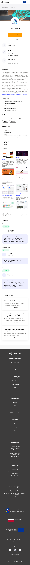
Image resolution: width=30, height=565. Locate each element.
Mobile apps (13, 105)
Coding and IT (7, 103)
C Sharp (20, 118)
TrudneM (18, 211)
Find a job (15, 369)
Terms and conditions (15, 412)
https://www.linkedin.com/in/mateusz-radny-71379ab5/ (14, 94)
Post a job (15, 387)
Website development (17, 101)
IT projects (13, 110)
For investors (15, 427)
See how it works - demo (15, 366)
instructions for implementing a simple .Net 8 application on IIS (14, 330)
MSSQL (5, 121)
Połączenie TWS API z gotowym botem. (14, 301)
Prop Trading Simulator (7, 195)
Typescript (13, 121)
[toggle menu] (27, 2)
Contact (15, 430)
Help (15, 405)
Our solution (15, 380)
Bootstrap (13, 118)
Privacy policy (15, 409)
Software (13, 103)
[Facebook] (10, 550)
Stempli (3, 159)
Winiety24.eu (5, 177)
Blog (15, 423)
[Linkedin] (15, 550)
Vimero (17, 157)
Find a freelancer (4, 7)
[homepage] (4, 2)
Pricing (15, 402)
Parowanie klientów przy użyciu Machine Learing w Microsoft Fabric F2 (15, 315)
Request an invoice (15, 390)
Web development (8, 101)
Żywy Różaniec (5, 210)
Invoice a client (15, 362)
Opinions (10, 59)
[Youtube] (20, 550)
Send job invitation (16, 34)
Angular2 (5, 118)
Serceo (17, 175)
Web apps (13, 108)
